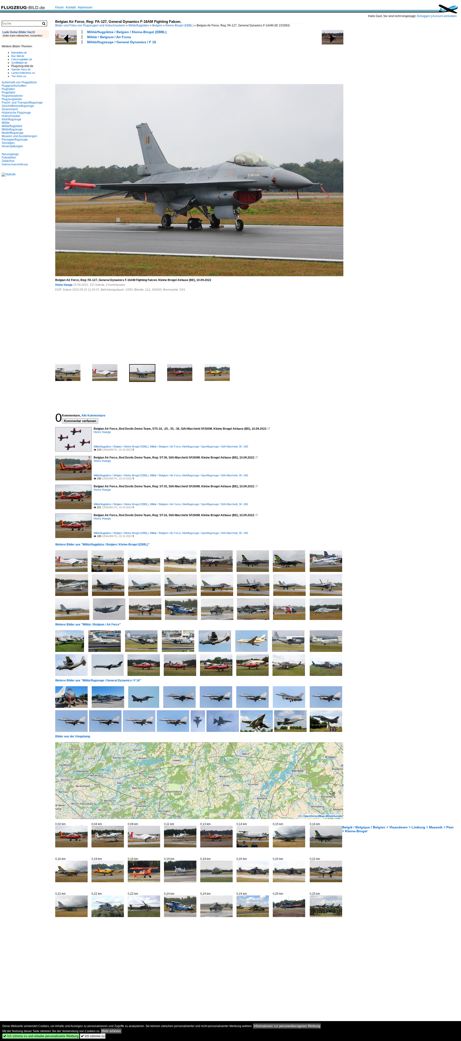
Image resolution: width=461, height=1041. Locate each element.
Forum (59, 7)
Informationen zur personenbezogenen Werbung (287, 1026)
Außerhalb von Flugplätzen (19, 82)
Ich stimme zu (93, 1036)
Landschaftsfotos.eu (23, 72)
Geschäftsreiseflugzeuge (18, 106)
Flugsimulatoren (12, 96)
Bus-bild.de (17, 56)
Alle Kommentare (93, 415)
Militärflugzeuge (12, 129)
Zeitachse (8, 161)
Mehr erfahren (111, 1031)
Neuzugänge (10, 154)
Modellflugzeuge (13, 133)
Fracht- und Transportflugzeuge (22, 102)
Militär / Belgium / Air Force (109, 37)
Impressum (85, 7)
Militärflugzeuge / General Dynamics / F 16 (121, 42)
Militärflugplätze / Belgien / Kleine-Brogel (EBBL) (127, 32)
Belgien (157, 25)
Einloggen (423, 16)
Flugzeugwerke (12, 99)
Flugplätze (8, 92)
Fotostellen (9, 157)
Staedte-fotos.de (20, 69)
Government (10, 109)
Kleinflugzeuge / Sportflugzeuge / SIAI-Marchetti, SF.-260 (215, 446)
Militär (6, 122)
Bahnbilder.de (19, 52)
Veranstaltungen (12, 146)
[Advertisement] (142, 63)
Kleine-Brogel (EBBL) (179, 25)
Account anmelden (444, 16)
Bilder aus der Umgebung (72, 736)
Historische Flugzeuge (16, 112)
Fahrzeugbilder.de (21, 59)
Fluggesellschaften (14, 85)
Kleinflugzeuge (11, 119)
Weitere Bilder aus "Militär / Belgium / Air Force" (88, 624)
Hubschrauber (11, 116)
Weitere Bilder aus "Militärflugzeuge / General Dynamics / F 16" (98, 680)
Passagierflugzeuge (15, 139)
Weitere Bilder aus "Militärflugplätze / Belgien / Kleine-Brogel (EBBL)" (102, 544)
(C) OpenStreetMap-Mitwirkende (320, 816)
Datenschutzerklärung (15, 164)
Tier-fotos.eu (18, 76)
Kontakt (71, 7)
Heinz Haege (64, 285)
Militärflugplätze (138, 25)
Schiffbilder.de (19, 62)
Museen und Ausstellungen (19, 136)
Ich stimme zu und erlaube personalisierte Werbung (41, 1036)
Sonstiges (8, 143)
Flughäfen (8, 89)
